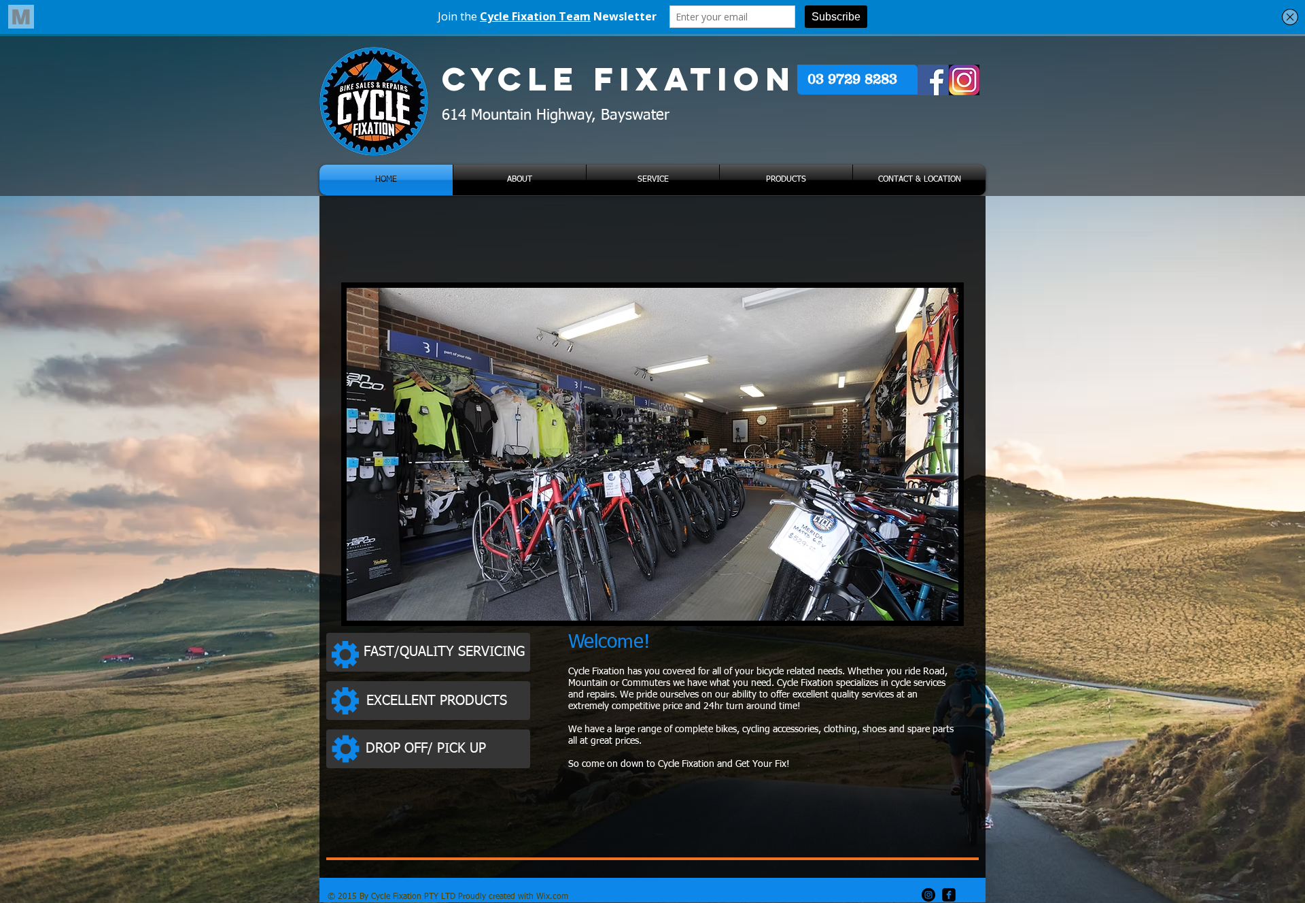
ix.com (556, 897)
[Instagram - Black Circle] (928, 895)
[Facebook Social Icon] (933, 80)
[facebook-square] (949, 895)
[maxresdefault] (964, 80)
